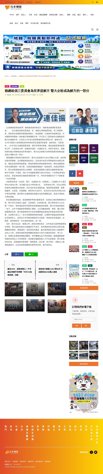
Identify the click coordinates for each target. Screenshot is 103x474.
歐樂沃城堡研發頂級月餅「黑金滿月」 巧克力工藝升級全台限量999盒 (90, 233)
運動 (68, 15)
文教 (92, 15)
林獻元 (12, 285)
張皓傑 (86, 258)
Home (12, 15)
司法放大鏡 (35, 23)
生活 (35, 15)
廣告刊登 (21, 2)
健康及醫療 (43, 15)
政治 (22, 15)
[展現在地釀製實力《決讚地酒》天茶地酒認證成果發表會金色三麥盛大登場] (93, 355)
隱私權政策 (39, 461)
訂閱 (76, 325)
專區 (27, 23)
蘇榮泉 (86, 197)
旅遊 (11, 23)
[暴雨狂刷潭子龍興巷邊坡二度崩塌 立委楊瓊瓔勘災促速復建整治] (73, 345)
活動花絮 (14, 76)
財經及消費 (53, 15)
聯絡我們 (38, 2)
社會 (30, 15)
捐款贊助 (15, 461)
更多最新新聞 (84, 288)
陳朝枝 (9, 95)
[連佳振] (35, 115)
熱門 (17, 15)
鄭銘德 (34, 285)
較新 (13, 265)
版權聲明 (47, 461)
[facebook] (92, 2)
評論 (74, 15)
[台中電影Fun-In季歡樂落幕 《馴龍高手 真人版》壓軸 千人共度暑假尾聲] (74, 248)
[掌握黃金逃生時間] (83, 392)
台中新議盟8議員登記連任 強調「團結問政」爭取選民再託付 (90, 211)
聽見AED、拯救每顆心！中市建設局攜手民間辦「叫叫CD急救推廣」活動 (20, 272)
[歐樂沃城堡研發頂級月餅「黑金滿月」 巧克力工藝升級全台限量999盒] (74, 228)
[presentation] (5, 53)
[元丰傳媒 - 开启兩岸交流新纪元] (13, 7)
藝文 (79, 15)
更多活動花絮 (84, 364)
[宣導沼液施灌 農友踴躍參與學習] (73, 355)
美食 (21, 23)
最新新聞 (76, 183)
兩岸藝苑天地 (45, 23)
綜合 (16, 23)
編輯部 (34, 300)
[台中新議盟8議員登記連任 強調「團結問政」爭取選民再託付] (74, 207)
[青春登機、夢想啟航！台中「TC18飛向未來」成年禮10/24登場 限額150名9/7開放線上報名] (74, 271)
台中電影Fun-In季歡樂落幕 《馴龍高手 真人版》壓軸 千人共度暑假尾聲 (90, 252)
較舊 (57, 265)
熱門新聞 (91, 183)
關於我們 (29, 2)
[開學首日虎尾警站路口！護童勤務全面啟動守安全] (74, 191)
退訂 (86, 325)
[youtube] (97, 2)
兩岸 (84, 15)
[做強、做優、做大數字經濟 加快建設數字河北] (83, 355)
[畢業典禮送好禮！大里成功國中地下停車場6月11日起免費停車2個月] (93, 345)
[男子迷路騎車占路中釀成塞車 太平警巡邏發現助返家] (83, 345)
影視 (61, 15)
